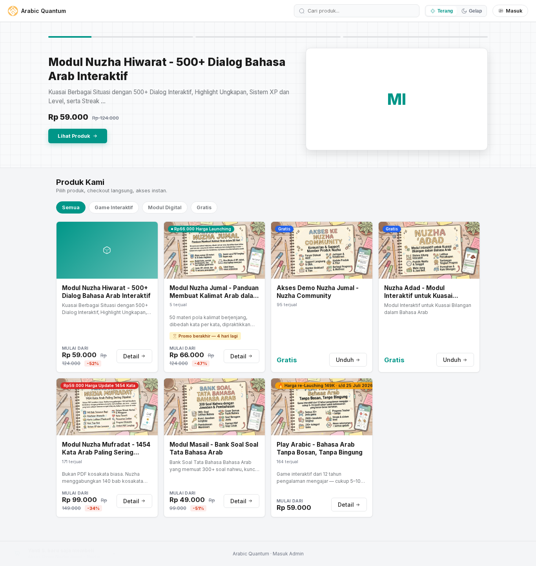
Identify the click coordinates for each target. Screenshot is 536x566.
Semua (71, 207)
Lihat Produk (74, 136)
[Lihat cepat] (150, 244)
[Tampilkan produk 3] (415, 37)
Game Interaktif (114, 207)
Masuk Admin (288, 554)
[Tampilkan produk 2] (267, 37)
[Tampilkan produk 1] (120, 37)
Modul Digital (165, 207)
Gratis (204, 207)
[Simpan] (150, 231)
